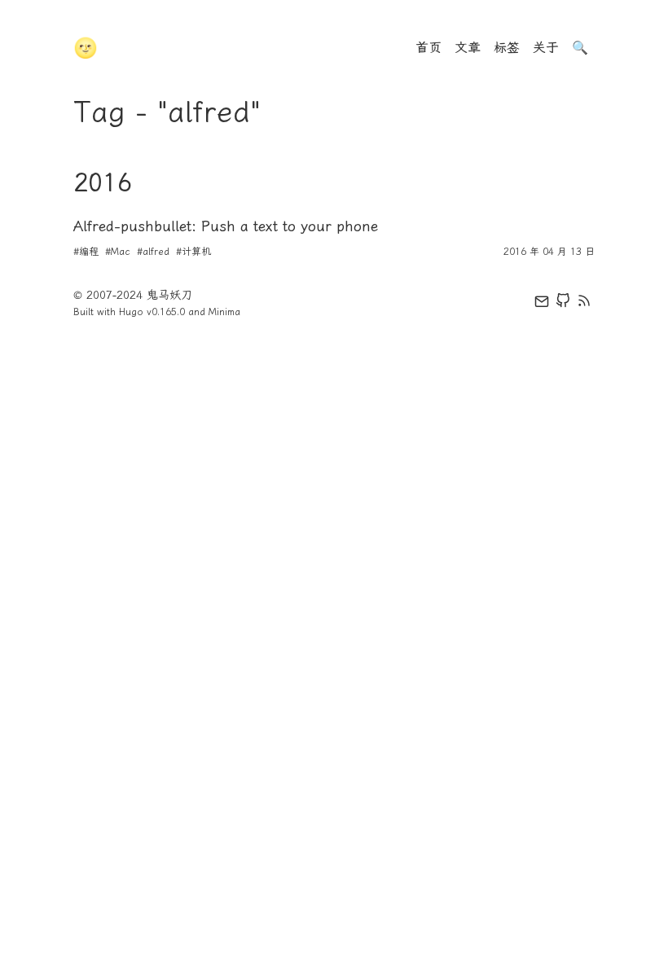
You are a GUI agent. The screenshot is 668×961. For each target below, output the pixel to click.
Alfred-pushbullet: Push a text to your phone (225, 226)
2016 (102, 182)
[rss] (584, 303)
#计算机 (193, 251)
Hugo (131, 312)
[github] (563, 303)
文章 (468, 47)
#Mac (117, 251)
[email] (541, 303)
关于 (546, 47)
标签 (507, 47)
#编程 (86, 251)
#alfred (153, 251)
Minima (224, 312)
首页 (428, 47)
